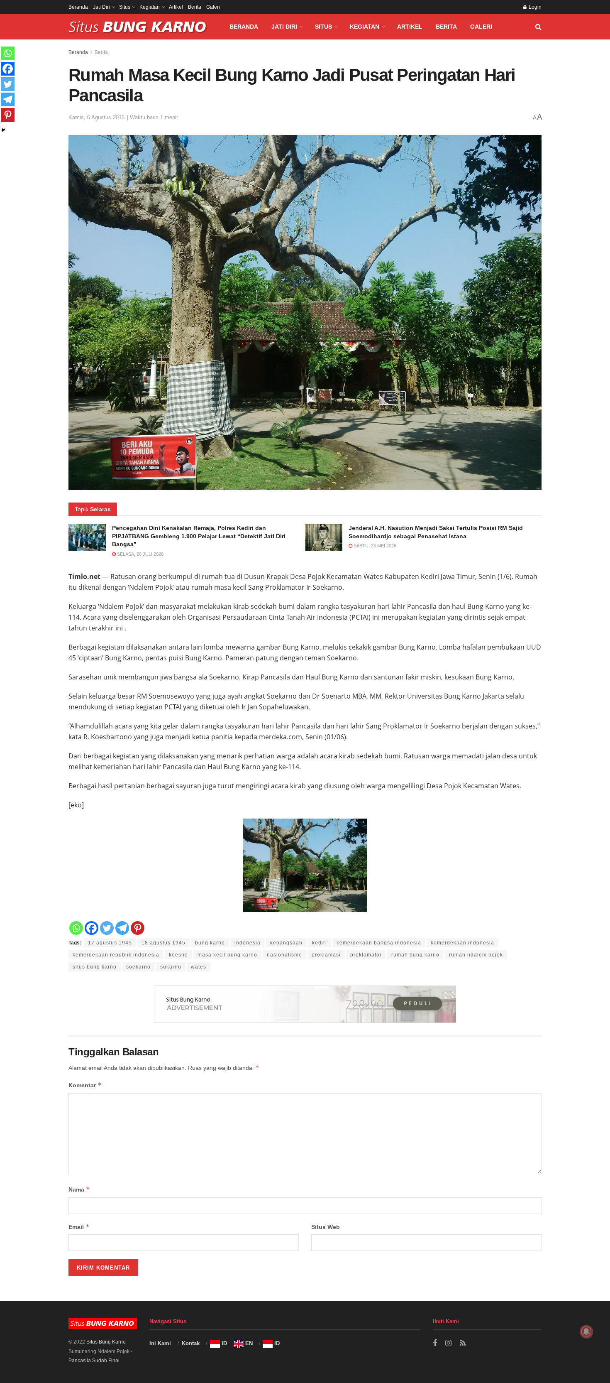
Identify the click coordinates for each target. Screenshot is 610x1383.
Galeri (213, 7)
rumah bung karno (415, 955)
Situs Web (325, 1227)
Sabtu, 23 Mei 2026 (374, 545)
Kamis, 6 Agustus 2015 (96, 117)
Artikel (176, 7)
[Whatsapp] (76, 928)
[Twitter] (107, 928)
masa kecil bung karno (227, 955)
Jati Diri (101, 7)
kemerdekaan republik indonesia (116, 955)
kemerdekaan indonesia (462, 943)
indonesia (247, 943)
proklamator (366, 955)
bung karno (210, 943)
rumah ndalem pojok (476, 955)
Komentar (85, 1085)
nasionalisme (284, 955)
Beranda (78, 7)
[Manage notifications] (586, 1331)
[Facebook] (91, 928)
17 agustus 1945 (110, 943)
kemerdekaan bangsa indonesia (379, 943)
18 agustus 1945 (163, 943)
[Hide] (3, 130)
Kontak (191, 1343)
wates (198, 967)
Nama (79, 1189)
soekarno (138, 967)
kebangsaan (286, 943)
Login (534, 7)
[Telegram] (122, 928)
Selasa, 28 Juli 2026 (139, 554)
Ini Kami (160, 1343)
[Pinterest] (137, 928)
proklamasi (326, 955)
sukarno (170, 967)
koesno (178, 955)
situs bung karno (95, 967)
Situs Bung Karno (106, 1342)
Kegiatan (149, 7)
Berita (194, 7)
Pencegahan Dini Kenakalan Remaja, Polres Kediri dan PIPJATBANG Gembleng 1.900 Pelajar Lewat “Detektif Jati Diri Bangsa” (198, 536)
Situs (124, 7)
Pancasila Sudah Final (94, 1360)
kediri (319, 943)
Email (79, 1227)
